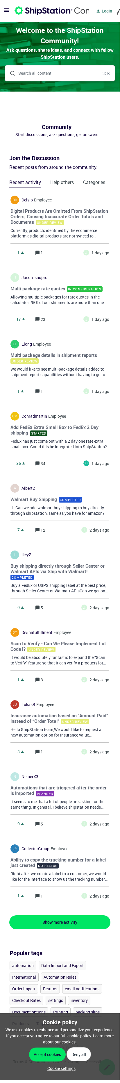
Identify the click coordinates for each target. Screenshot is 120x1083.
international (24, 977)
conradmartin (34, 416)
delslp (27, 200)
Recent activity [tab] (25, 182)
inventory (79, 1000)
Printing (60, 1012)
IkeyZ (26, 555)
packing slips (88, 1012)
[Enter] (10, 73)
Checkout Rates (26, 1000)
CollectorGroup (35, 849)
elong (27, 344)
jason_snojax (34, 278)
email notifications (82, 988)
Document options (29, 1012)
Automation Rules (60, 977)
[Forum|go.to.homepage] (48, 11)
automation (23, 965)
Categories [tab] (94, 182)
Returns (50, 988)
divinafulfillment (37, 632)
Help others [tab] (62, 182)
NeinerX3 (30, 777)
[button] (60, 1068)
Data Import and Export (62, 965)
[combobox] (60, 73)
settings (55, 1000)
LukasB (28, 705)
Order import (23, 988)
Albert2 (28, 488)
